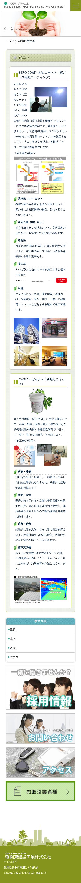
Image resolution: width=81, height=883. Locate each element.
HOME (9, 41)
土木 (12, 638)
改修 (12, 648)
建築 (12, 629)
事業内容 (20, 41)
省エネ (14, 657)
